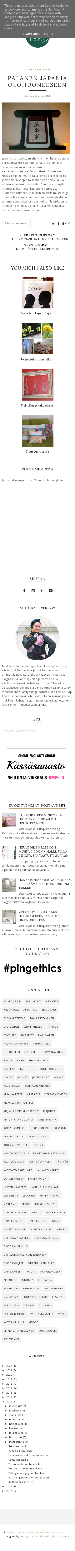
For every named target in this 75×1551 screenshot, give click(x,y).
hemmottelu (41, 1043)
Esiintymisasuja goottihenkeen (27, 1473)
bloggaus (49, 1009)
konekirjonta (47, 1119)
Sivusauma (11, 1297)
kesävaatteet (13, 1094)
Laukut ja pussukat (45, 1187)
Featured (10, 1035)
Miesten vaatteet (16, 1212)
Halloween (46, 1035)
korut (8, 1136)
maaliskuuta (17, 1442)
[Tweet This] (53, 223)
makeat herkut (50, 1195)
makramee (11, 1204)
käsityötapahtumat (18, 1170)
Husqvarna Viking (52, 1052)
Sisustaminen (37, 70)
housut (29, 1052)
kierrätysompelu (56, 1094)
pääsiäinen (11, 1288)
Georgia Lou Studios (33, 1536)
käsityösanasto (40, 1161)
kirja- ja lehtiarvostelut (21, 1111)
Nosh (56, 1221)
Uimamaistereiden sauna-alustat (28, 1455)
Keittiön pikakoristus (21, 1482)
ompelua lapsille (47, 1237)
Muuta (37, 1212)
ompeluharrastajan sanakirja (25, 1254)
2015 (9, 1397)
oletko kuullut (41, 1229)
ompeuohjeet (13, 1271)
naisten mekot (14, 1221)
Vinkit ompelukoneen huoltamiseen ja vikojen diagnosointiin (40, 916)
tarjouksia (11, 1305)
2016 (9, 1392)
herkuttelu (12, 1052)
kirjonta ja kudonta (18, 1119)
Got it (49, 34)
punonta (27, 1280)
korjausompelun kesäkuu (48, 1128)
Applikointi (34, 1001)
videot (33, 1322)
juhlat (8, 1077)
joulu (32, 1069)
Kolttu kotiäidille (18, 1459)
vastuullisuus (14, 1322)
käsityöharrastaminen (49, 1153)
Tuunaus (45, 1305)
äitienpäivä (11, 1339)
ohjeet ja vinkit (14, 1229)
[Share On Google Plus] (64, 223)
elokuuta (15, 1419)
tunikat (29, 1305)
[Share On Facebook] (58, 223)
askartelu (30, 1009)
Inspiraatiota (13, 1069)
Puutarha (45, 1280)
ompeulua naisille (41, 1263)
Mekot (26, 1204)
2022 (9, 1366)
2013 (9, 1486)
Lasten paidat (38, 1178)
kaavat (59, 1077)
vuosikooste (48, 1330)
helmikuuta (16, 1446)
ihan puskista (39, 1060)
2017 (9, 1388)
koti (20, 1136)
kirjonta (49, 1111)
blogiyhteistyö (15, 1018)
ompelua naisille (16, 1246)
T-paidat (58, 1297)
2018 (9, 1383)
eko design (11, 1026)
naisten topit (38, 1221)
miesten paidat (45, 1204)
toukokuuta (16, 1432)
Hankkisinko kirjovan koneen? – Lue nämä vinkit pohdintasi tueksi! (45, 884)
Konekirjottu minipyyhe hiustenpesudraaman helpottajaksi (40, 819)
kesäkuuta (15, 1428)
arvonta (52, 1001)
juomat (23, 1077)
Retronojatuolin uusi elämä (25, 1468)
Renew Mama (32, 1288)
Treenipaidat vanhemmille (24, 1464)
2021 (9, 1370)
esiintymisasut (33, 1026)
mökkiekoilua (55, 1212)
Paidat (31, 1271)
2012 (9, 1491)
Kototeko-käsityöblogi (27, 1532)
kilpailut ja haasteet (18, 1102)
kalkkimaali (12, 1085)
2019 (9, 1379)
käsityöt (62, 1161)
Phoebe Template (53, 1532)
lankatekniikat (47, 1170)
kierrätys (33, 1094)
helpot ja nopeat (16, 1043)
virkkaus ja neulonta (19, 1330)
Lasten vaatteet (15, 1187)
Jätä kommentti (16, 223)
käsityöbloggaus (16, 1153)
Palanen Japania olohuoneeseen (28, 1477)
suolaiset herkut (35, 1297)
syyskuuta (15, 1415)
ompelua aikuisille (17, 1237)
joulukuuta (16, 1406)
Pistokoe (10, 1280)
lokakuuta (15, 1410)
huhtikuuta (16, 1437)
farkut (53, 1026)
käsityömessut (14, 1161)
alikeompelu (12, 1001)
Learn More (31, 34)
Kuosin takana (38, 1136)
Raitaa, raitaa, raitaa (20, 1450)
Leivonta (29, 1195)
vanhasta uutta (42, 1313)
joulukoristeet (51, 1069)
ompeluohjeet (13, 1263)
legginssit (11, 1195)
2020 (9, 1374)
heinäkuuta (16, 1423)
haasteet (27, 1035)
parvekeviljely (50, 1271)
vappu (62, 1313)
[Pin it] (69, 223)
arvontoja (11, 1009)
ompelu (62, 1229)
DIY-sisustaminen (42, 1018)
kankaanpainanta (37, 1085)
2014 (9, 1401)
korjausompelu (15, 1128)
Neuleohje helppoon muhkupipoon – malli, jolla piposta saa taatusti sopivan (43, 851)
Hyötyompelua (14, 1060)
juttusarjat (40, 1077)
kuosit (38, 1145)
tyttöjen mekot (15, 1313)
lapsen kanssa (14, 1178)
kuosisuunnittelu (16, 1145)
